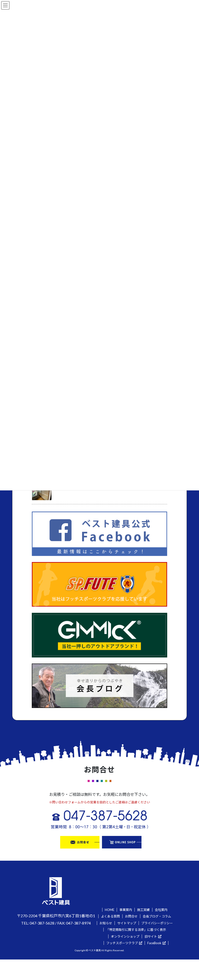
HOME (109, 910)
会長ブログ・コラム (157, 916)
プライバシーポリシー (157, 923)
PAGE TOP (189, 942)
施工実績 (143, 910)
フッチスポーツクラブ (122, 943)
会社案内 (161, 910)
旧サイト (150, 936)
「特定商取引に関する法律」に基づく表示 (136, 930)
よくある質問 (110, 916)
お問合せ (131, 916)
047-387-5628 (42, 923)
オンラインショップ (125, 936)
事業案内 (125, 910)
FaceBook (154, 943)
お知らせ (106, 923)
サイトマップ (126, 923)
